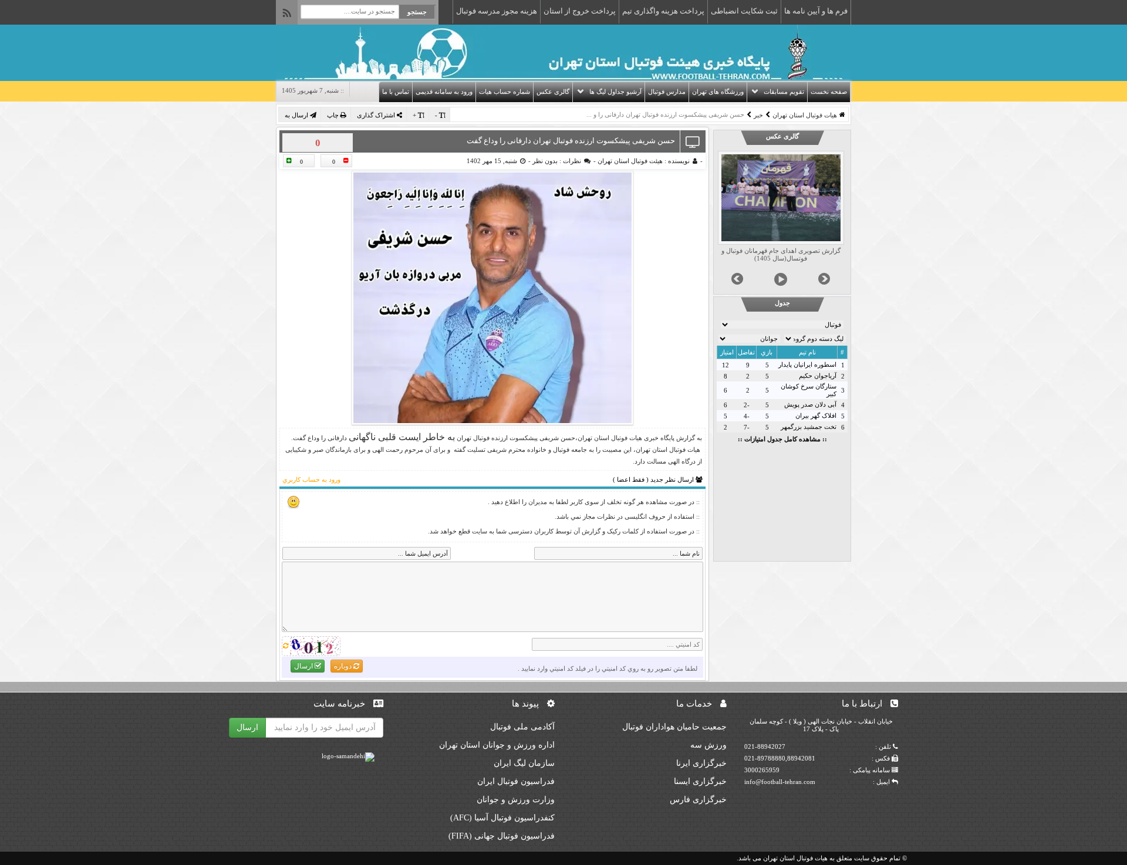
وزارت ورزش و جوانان (516, 799)
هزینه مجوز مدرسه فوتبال (496, 10)
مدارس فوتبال (667, 91)
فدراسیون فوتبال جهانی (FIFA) (501, 836)
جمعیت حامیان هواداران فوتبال (674, 726)
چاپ (333, 115)
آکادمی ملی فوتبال (522, 726)
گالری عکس (552, 91)
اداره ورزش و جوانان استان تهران (497, 745)
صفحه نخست (829, 91)
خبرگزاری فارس (698, 799)
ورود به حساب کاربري (311, 479)
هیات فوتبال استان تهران (804, 115)
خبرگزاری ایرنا (701, 763)
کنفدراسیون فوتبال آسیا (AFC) (502, 817)
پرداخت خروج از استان (580, 10)
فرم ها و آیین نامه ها (816, 10)
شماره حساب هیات (504, 91)
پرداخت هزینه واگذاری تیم (663, 10)
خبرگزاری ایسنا (700, 781)
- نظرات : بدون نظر (563, 160)
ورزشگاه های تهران (718, 91)
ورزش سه (708, 745)
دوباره (343, 666)
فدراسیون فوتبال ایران (516, 781)
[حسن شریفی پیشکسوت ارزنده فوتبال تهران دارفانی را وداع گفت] (492, 297)
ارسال (304, 666)
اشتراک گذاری (377, 115)
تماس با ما (395, 91)
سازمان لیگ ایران (524, 763)
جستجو (417, 11)
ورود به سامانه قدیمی (444, 91)
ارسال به (297, 115)
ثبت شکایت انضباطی (744, 10)
